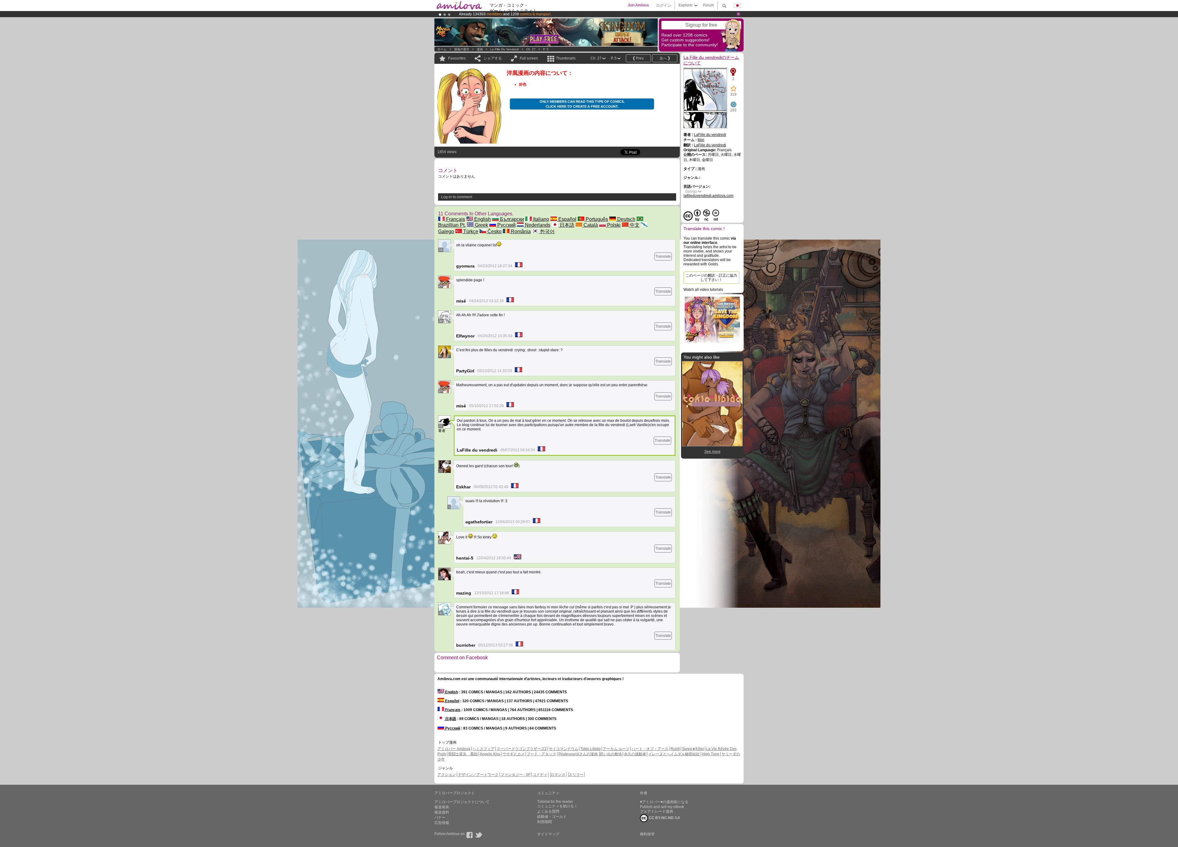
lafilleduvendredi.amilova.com (708, 196)
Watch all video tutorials (703, 289)
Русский (506, 225)
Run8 (675, 749)
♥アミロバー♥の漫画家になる (664, 802)
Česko (494, 231)
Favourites (457, 58)
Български (511, 219)
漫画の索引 (461, 49)
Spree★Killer (693, 749)
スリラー (576, 774)
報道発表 (441, 807)
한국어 (547, 231)
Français (455, 219)
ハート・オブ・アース (650, 749)
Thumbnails (566, 58)
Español (566, 219)
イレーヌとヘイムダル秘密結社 (674, 754)
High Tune (710, 754)
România (520, 231)
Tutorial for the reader (555, 801)
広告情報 (441, 823)
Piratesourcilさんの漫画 (578, 754)
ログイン (663, 5)
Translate (663, 256)
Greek (481, 225)
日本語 (566, 225)
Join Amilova (638, 5)
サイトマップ (548, 834)
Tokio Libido (590, 749)
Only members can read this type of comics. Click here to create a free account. (582, 104)
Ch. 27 (531, 49)
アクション (446, 774)
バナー (439, 817)
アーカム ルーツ (616, 749)
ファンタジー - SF (515, 774)
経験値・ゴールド (552, 816)
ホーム (442, 49)
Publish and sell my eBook (662, 807)
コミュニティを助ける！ (557, 806)
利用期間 (544, 822)
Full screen (529, 58)
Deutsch (625, 219)
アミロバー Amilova (453, 749)
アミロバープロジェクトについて (462, 802)
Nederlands (537, 225)
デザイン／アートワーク (478, 774)
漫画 (480, 49)
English (482, 219)
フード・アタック (541, 754)
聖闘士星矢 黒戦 (463, 754)
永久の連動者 (635, 754)
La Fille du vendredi (504, 49)
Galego (691, 191)
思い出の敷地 (611, 754)
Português (596, 219)
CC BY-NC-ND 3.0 (664, 818)
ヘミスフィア (483, 749)
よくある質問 (548, 811)
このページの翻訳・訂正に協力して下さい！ (711, 277)
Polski (613, 225)
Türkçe (470, 231)
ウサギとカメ (513, 754)
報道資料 (441, 812)
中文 (634, 225)
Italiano (540, 219)
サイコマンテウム (563, 749)
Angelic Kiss (490, 754)
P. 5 (546, 49)
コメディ (540, 774)
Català (590, 225)
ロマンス (558, 774)
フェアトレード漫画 (656, 811)
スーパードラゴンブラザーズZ (522, 749)
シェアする (492, 58)
